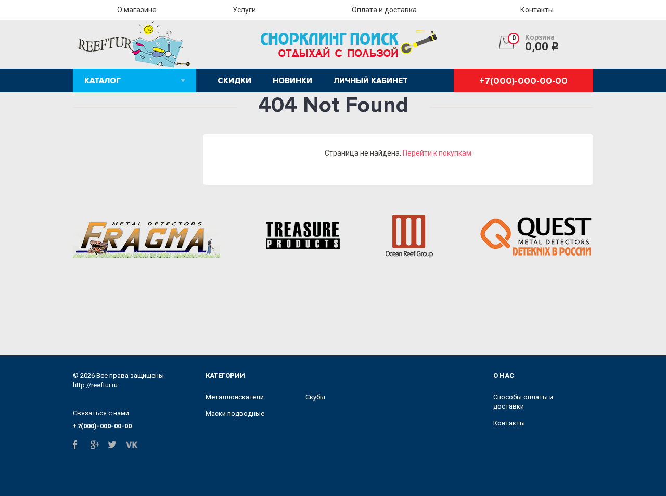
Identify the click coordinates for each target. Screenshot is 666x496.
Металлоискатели (235, 397)
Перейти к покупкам (437, 153)
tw (114, 444)
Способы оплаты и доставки (523, 401)
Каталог (102, 80)
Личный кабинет (371, 80)
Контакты (537, 10)
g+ (97, 444)
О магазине (137, 10)
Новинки (292, 80)
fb (79, 444)
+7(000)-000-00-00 (523, 80)
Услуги (244, 10)
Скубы (315, 397)
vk (132, 444)
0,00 (535, 43)
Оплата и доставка (384, 10)
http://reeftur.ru (95, 385)
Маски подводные (235, 413)
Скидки (234, 80)
